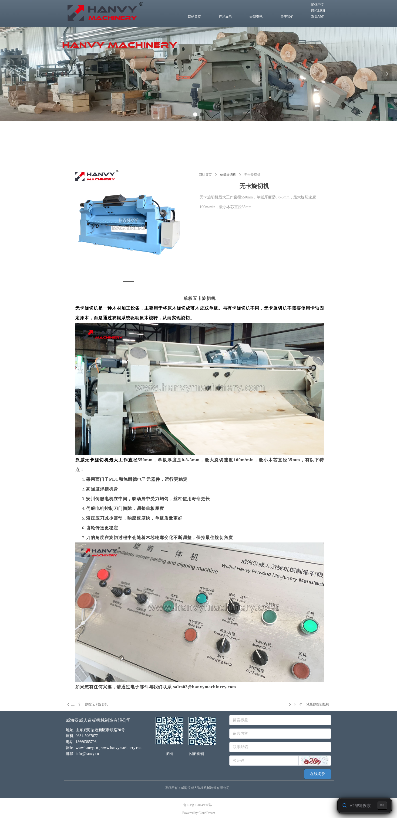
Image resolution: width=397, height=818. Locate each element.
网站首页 (205, 175)
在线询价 (317, 774)
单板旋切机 (228, 175)
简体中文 (317, 4)
